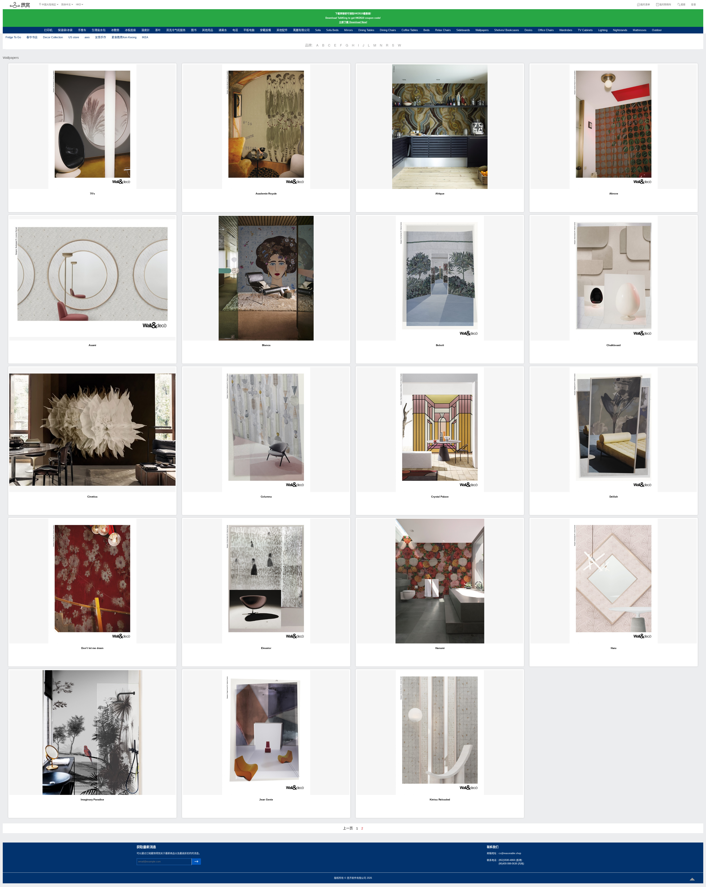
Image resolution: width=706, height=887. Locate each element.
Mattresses (639, 30)
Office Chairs (546, 30)
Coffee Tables (410, 30)
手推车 (82, 30)
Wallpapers (482, 30)
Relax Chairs (443, 30)
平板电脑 (248, 30)
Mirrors (348, 30)
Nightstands (620, 30)
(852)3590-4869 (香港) (510, 860)
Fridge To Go (13, 37)
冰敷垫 (115, 30)
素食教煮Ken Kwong (124, 37)
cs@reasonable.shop (510, 853)
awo (87, 37)
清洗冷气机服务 (176, 30)
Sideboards (463, 30)
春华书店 (32, 37)
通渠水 (223, 30)
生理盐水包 (99, 30)
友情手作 (100, 37)
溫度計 (145, 30)
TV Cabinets (585, 30)
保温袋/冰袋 (65, 30)
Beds (426, 30)
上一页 (348, 828)
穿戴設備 (265, 30)
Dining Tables (366, 30)
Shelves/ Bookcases (506, 30)
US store (73, 37)
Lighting (602, 30)
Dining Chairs (388, 30)
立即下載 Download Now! (353, 22)
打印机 (48, 30)
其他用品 (207, 30)
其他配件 (282, 30)
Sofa (318, 30)
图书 (194, 30)
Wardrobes (565, 30)
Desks (528, 30)
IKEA (145, 37)
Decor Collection (53, 37)
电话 (235, 30)
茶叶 (158, 30)
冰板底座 (130, 30)
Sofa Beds (332, 30)
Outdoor (657, 30)
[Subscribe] (196, 861)
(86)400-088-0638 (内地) (511, 863)
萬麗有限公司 (301, 30)
